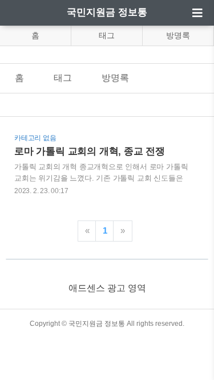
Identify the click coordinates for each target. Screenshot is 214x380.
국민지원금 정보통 (107, 12)
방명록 (178, 35)
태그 (107, 35)
